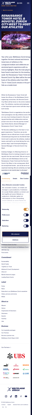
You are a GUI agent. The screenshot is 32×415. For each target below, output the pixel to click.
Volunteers (4, 313)
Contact (3, 404)
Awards (3, 316)
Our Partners (5, 333)
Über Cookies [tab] (24, 178)
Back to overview (8, 10)
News (3, 289)
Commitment (6, 257)
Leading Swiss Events (7, 277)
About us (4, 301)
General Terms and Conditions (20, 404)
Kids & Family (5, 264)
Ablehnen (15, 240)
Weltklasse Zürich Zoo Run (8, 245)
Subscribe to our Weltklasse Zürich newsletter (14, 291)
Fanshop (3, 318)
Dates (3, 286)
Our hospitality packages (8, 330)
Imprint (9, 404)
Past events (4, 252)
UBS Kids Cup (5, 250)
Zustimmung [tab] (6, 178)
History (3, 308)
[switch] (26, 214)
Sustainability (5, 261)
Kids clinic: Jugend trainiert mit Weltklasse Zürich (15, 247)
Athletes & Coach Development (10, 269)
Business (4, 326)
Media (3, 297)
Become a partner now (7, 335)
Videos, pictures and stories (9, 294)
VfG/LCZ (3, 272)
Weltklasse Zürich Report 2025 (10, 338)
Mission (3, 305)
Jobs (2, 321)
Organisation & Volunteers (8, 311)
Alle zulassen (15, 234)
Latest (3, 282)
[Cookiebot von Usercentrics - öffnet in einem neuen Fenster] (21, 173)
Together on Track (6, 267)
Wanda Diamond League (8, 274)
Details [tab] (15, 178)
